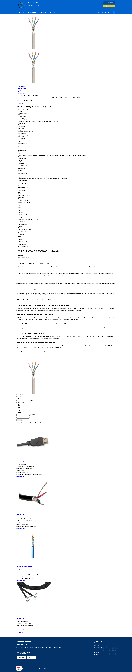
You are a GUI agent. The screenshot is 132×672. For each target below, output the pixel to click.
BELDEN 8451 (20, 514)
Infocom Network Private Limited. (39, 668)
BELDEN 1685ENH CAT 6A (24, 566)
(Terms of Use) (40, 666)
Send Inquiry (110, 5)
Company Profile (32, 12)
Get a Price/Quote (20, 103)
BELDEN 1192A (20, 618)
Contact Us (52, 12)
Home (19, 90)
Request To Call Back (21, 88)
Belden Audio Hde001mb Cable (25, 462)
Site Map (96, 654)
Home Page (21, 12)
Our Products (43, 12)
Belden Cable (21, 93)
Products (20, 92)
